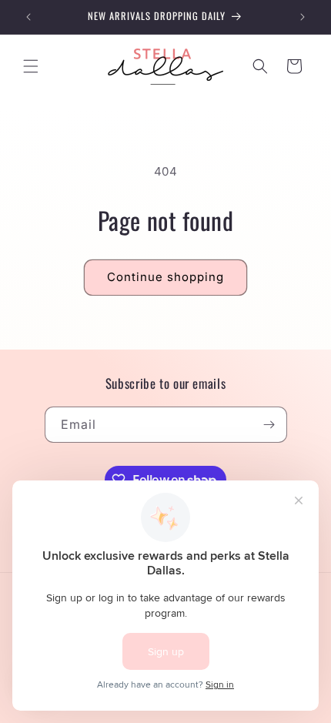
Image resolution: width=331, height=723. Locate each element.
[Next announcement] (302, 17)
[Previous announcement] (28, 17)
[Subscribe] (269, 425)
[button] (31, 66)
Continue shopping (165, 276)
